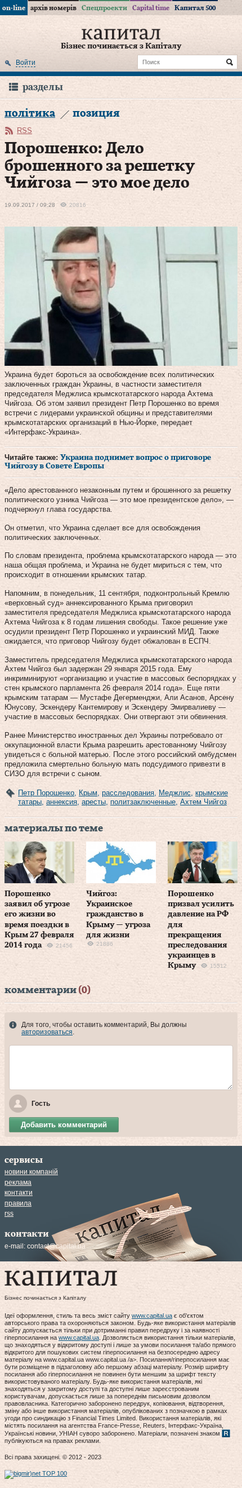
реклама (18, 1182)
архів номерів (53, 8)
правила (18, 1203)
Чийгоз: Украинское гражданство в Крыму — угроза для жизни (118, 914)
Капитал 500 (195, 8)
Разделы (43, 87)
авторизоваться (47, 1032)
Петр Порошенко (46, 793)
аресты (94, 802)
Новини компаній (31, 1172)
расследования (128, 793)
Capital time (150, 8)
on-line (13, 8)
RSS (24, 130)
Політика (30, 113)
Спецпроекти (104, 8)
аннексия (61, 802)
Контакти (19, 1193)
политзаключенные (143, 802)
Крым (88, 793)
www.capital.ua (152, 1315)
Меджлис (175, 793)
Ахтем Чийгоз (203, 802)
